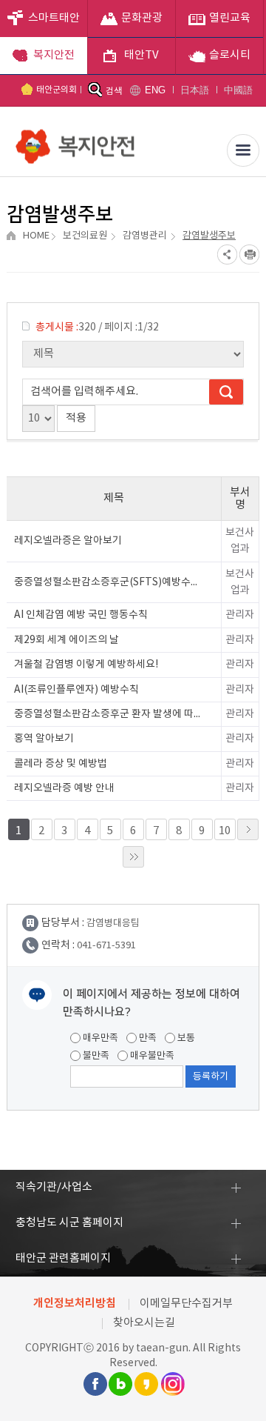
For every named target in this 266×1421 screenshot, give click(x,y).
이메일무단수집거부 (186, 1303)
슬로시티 (229, 55)
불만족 (95, 1056)
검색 (114, 91)
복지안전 (54, 55)
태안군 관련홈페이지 (63, 1258)
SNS (227, 254)
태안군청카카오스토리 (146, 1384)
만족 (147, 1038)
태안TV (141, 55)
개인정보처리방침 (74, 1303)
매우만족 (99, 1038)
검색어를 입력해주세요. (84, 391)
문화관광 (142, 18)
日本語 (194, 90)
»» (133, 857)
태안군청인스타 (172, 1384)
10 (225, 831)
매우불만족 (151, 1056)
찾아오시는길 (144, 1323)
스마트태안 (54, 18)
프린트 (249, 254)
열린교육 (229, 18)
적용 (76, 418)
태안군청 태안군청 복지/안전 (77, 141)
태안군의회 (56, 90)
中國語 (238, 90)
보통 (185, 1038)
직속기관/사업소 (54, 1187)
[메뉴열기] (243, 150)
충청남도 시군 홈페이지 (69, 1223)
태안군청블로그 (120, 1384)
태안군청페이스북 (94, 1384)
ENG (155, 90)
